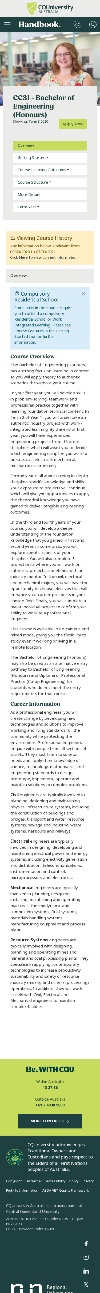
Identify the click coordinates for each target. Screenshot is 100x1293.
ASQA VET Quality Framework (65, 1190)
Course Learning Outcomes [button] (42, 170)
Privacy (88, 1181)
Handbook (39, 24)
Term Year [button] (27, 207)
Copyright (14, 1181)
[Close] (84, 294)
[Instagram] (86, 1257)
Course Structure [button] (33, 182)
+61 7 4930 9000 (50, 1105)
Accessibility (55, 1181)
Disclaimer (34, 1181)
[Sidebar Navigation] (7, 24)
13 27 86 (50, 1088)
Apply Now (72, 124)
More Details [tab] (29, 194)
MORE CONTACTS (47, 1121)
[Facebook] (86, 1243)
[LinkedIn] (86, 1271)
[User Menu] (93, 24)
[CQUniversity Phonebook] (77, 24)
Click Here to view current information (44, 257)
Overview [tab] (26, 145)
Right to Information (22, 1190)
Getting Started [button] (32, 158)
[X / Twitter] (86, 1285)
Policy (73, 1181)
